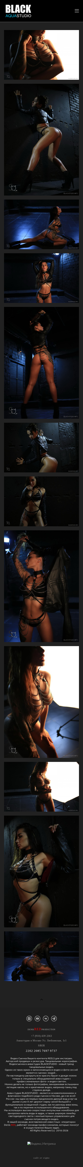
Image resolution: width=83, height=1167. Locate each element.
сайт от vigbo (41, 1158)
